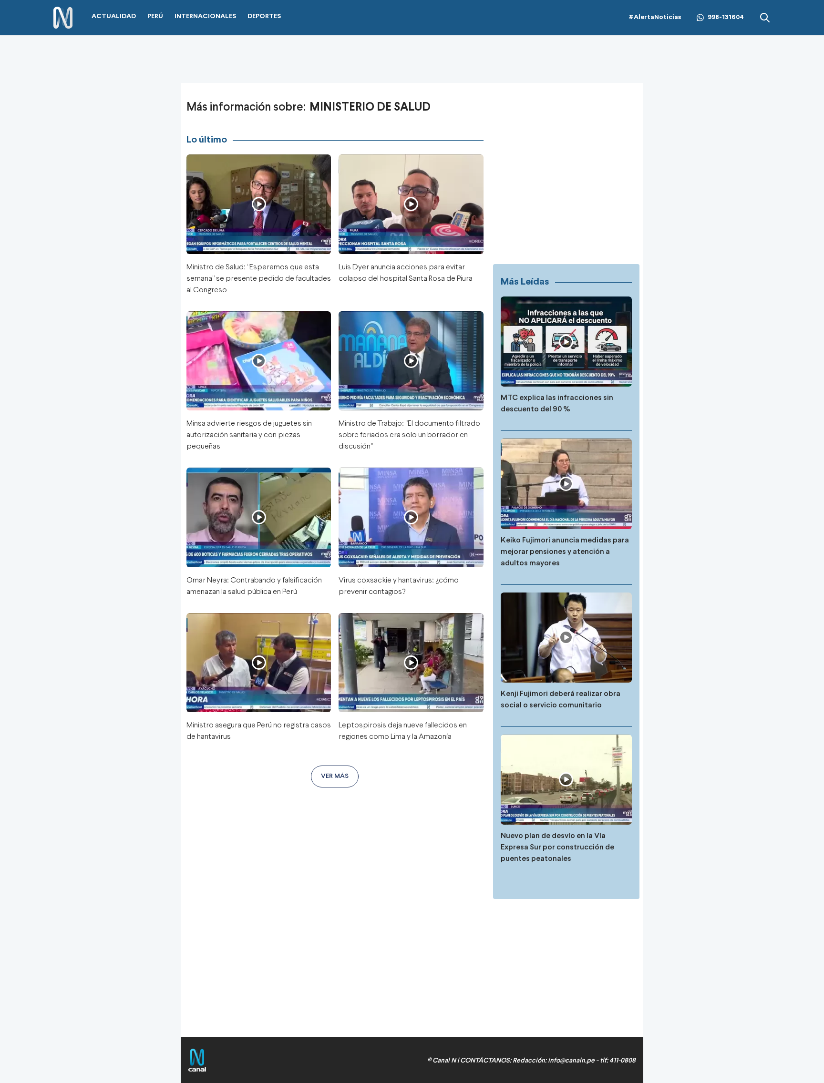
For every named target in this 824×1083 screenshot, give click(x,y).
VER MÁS (335, 776)
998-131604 (726, 17)
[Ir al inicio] (62, 18)
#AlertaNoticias (654, 17)
